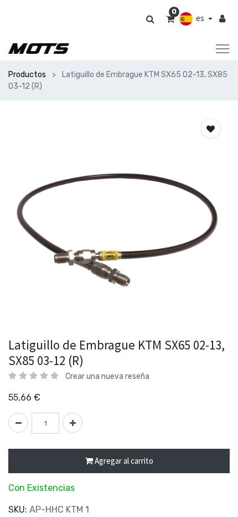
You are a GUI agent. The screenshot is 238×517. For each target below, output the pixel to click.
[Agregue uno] (72, 423)
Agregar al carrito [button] (123, 460)
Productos (27, 74)
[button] (210, 128)
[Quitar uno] (18, 423)
